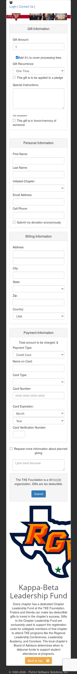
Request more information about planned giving (40, 451)
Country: (18, 309)
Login (13, 6)
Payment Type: (22, 347)
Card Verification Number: (29, 427)
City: (15, 268)
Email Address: (22, 195)
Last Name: (20, 167)
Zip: (15, 295)
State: (16, 282)
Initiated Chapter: (24, 181)
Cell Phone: (20, 208)
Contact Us (26, 6)
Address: (18, 247)
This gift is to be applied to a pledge (40, 77)
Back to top (37, 660)
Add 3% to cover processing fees (39, 57)
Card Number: (22, 388)
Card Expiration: (23, 406)
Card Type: (20, 375)
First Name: (20, 154)
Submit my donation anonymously (39, 222)
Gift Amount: (21, 39)
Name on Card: (23, 361)
